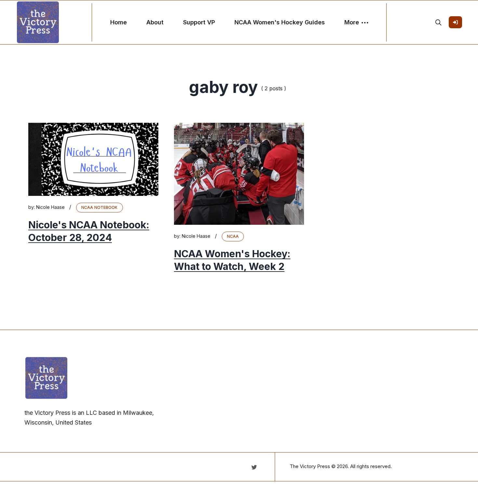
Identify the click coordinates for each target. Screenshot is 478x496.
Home (118, 22)
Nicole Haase (50, 207)
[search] (438, 22)
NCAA (233, 236)
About (155, 22)
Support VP (199, 22)
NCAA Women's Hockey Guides (279, 22)
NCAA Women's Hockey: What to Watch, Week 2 (232, 260)
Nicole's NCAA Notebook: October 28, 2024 (88, 231)
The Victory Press (310, 466)
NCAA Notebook (99, 207)
